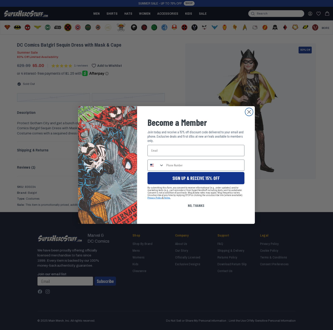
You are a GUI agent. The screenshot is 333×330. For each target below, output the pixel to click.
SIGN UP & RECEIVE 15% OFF (196, 178)
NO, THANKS (196, 205)
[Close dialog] (249, 112)
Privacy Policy (154, 197)
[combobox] (156, 165)
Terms (167, 197)
